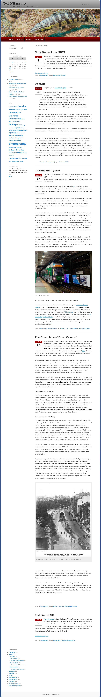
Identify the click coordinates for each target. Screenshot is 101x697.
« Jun (12, 72)
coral (23, 119)
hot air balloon (13, 130)
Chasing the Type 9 (47, 170)
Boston (55, 75)
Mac (10, 135)
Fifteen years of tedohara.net (17, 83)
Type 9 (88, 328)
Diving (11, 654)
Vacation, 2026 (13, 79)
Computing (12, 652)
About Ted (19, 39)
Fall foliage (22, 125)
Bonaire (22, 106)
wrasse (21, 161)
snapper (14, 152)
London (23, 133)
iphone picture (22, 130)
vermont (24, 158)
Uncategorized (44, 75)
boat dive (14, 106)
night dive (20, 138)
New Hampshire (13, 138)
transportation (71, 640)
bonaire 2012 (14, 110)
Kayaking (11, 673)
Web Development (14, 161)
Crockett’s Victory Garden (16, 87)
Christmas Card (15, 119)
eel (17, 125)
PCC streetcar (68, 312)
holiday (22, 128)
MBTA (59, 75)
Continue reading (41, 73)
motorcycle (19, 135)
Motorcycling (13, 677)
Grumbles (12, 671)
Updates (40, 83)
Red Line (64, 640)
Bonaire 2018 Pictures (17, 669)
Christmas (62, 162)
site (74, 186)
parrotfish (17, 140)
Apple (10, 106)
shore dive (19, 150)
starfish (25, 152)
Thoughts (42, 162)
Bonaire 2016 (14, 663)
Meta (10, 675)
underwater (15, 158)
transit (63, 75)
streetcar (78, 328)
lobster (18, 133)
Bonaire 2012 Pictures (17, 660)
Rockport (12, 150)
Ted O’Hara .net (14, 3)
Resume (28, 39)
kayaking (12, 133)
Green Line (69, 328)
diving (12, 124)
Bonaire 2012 (14, 658)
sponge (19, 153)
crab (10, 121)
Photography (39, 39)
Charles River (15, 112)
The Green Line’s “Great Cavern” (56, 337)
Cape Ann (23, 110)
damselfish (17, 121)
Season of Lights (60, 88)
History (67, 606)
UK (13, 155)
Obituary (11, 140)
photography (17, 143)
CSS (13, 121)
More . (10, 176)
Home (11, 39)
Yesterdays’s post (49, 619)
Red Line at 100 (44, 615)
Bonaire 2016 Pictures (17, 665)
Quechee (19, 147)
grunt (18, 128)
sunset (10, 155)
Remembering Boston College (18, 96)
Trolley (84, 328)
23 (10, 68)
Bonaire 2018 (14, 667)
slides (10, 152)
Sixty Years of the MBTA (50, 52)
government (12, 128)
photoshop (12, 147)
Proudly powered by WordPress (50, 694)
